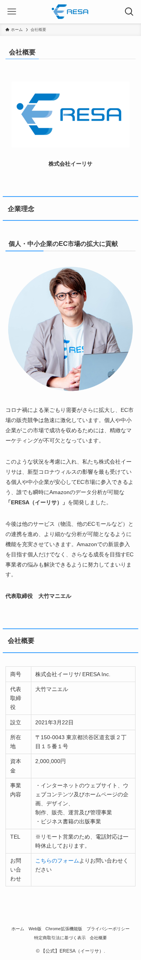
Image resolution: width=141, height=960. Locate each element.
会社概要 (98, 937)
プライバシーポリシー (108, 928)
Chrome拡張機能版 (63, 928)
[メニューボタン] (12, 11)
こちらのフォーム (57, 860)
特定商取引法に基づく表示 (60, 937)
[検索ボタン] (129, 11)
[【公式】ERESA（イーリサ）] (70, 11)
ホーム (17, 928)
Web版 (35, 928)
